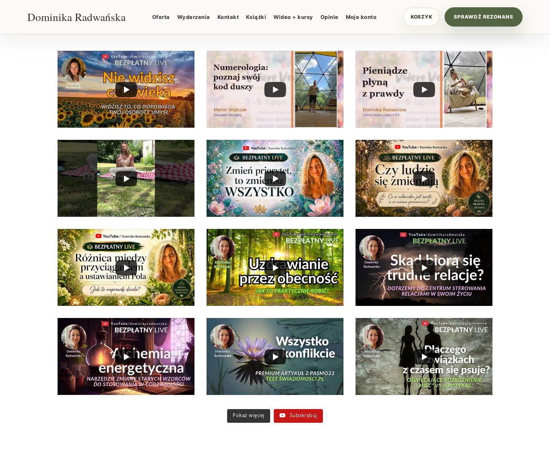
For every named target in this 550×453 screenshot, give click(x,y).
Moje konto (361, 17)
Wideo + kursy (293, 17)
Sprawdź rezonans (483, 17)
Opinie (329, 17)
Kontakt (228, 17)
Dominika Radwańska (76, 17)
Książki (256, 17)
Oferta (161, 17)
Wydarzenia (193, 17)
